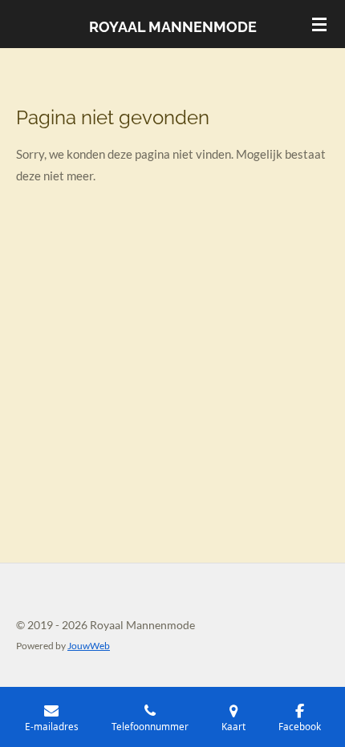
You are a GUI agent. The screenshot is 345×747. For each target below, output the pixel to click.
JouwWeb (88, 645)
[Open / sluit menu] (319, 24)
